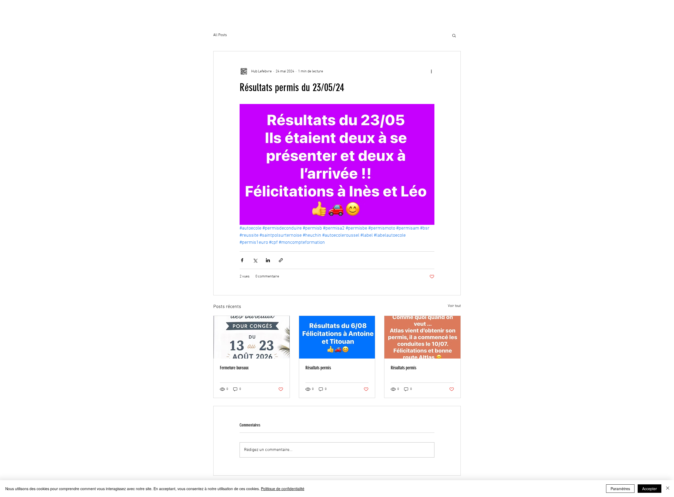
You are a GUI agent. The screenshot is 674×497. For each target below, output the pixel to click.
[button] (454, 35)
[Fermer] (668, 488)
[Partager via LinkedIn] (267, 260)
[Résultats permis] (337, 337)
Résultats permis (318, 368)
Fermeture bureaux (234, 368)
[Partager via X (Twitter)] (254, 260)
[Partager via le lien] (280, 260)
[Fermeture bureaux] (252, 337)
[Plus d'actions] (431, 71)
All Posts (220, 35)
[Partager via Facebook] (242, 260)
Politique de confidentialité (282, 488)
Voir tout (454, 306)
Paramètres (620, 488)
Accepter (649, 488)
